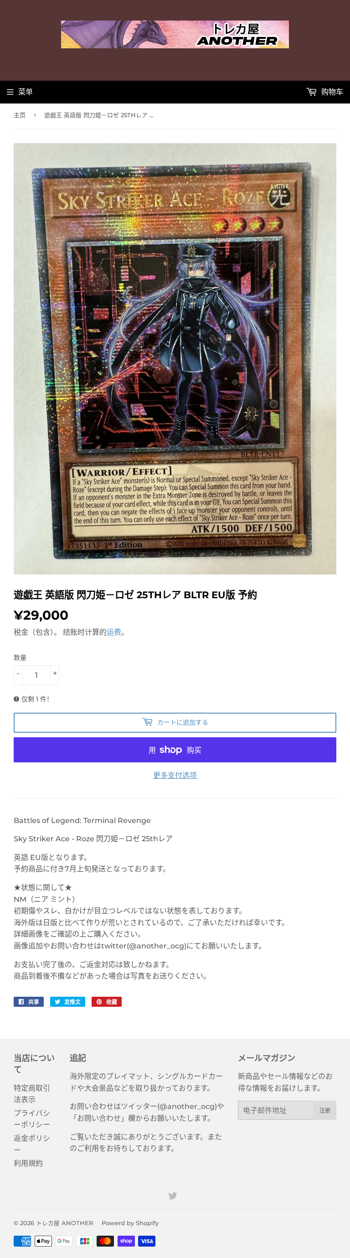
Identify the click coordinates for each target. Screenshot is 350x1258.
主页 (20, 115)
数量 (20, 657)
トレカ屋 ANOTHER (64, 1223)
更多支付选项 (175, 775)
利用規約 (28, 1163)
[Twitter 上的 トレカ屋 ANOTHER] (172, 1197)
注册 (324, 1110)
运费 (114, 632)
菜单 (25, 92)
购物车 (331, 92)
